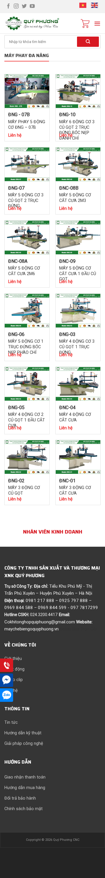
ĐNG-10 (67, 114)
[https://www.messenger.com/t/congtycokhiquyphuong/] (6, 680)
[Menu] (97, 23)
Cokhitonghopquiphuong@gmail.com (39, 622)
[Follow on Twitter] (24, 6)
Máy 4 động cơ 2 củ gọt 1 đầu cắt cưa (26, 420)
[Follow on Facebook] (8, 6)
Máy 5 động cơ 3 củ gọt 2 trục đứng (25, 201)
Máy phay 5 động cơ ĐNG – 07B (26, 124)
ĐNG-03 (67, 334)
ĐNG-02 (16, 480)
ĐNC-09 (67, 261)
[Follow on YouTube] (32, 6)
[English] (95, 6)
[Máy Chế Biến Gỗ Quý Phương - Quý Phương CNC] (38, 23)
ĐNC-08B (68, 188)
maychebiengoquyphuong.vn (31, 629)
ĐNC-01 (67, 480)
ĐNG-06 (16, 334)
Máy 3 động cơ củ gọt (24, 490)
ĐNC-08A (17, 261)
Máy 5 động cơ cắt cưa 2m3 (75, 198)
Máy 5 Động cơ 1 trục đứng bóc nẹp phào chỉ (25, 347)
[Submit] (88, 42)
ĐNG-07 (16, 188)
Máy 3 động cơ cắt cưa (75, 490)
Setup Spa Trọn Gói (78, 629)
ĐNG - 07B (19, 114)
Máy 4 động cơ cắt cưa (75, 417)
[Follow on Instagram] (16, 6)
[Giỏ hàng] (85, 23)
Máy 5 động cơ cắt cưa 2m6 (24, 271)
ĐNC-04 (67, 407)
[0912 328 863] (6, 665)
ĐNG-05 (16, 407)
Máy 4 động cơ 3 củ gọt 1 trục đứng (76, 347)
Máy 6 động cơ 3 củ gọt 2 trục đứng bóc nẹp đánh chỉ (76, 130)
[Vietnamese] (83, 6)
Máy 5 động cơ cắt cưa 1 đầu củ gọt (77, 274)
